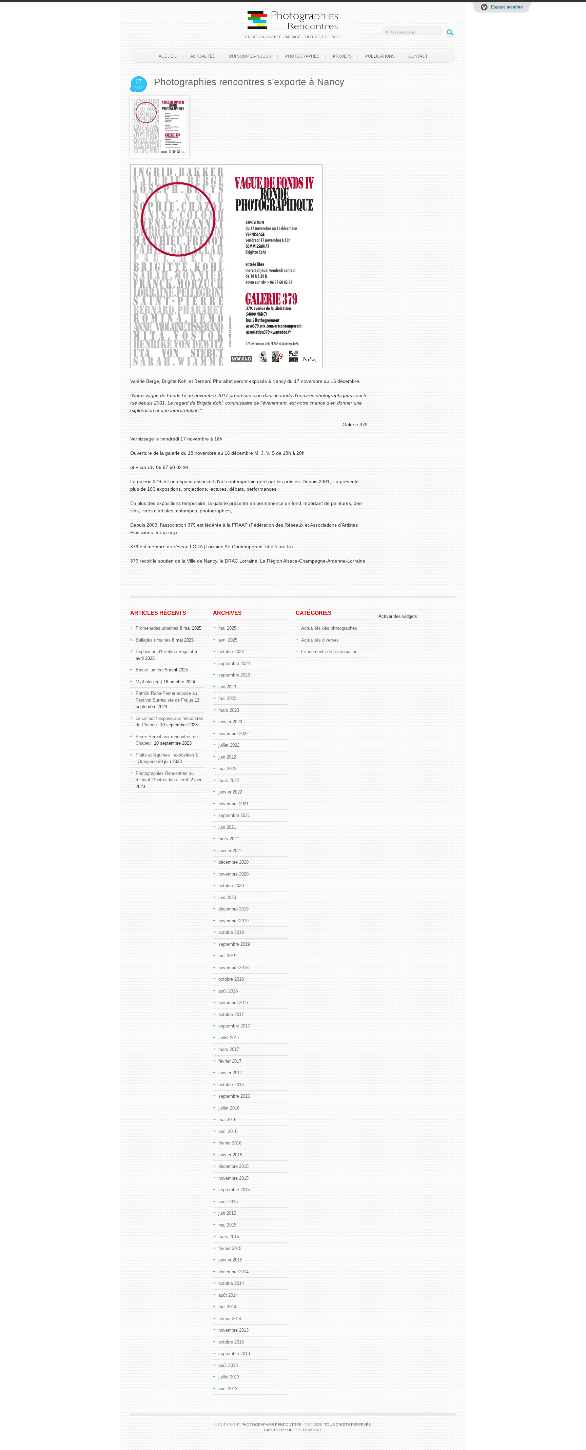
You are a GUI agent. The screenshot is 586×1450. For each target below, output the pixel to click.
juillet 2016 (228, 1108)
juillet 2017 (228, 1037)
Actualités (202, 56)
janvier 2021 (230, 850)
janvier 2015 (230, 1259)
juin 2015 (227, 1213)
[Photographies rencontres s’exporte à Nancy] (160, 151)
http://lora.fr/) (279, 546)
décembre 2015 (233, 1166)
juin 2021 (227, 827)
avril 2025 (227, 640)
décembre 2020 (233, 862)
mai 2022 (227, 768)
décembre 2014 (233, 1271)
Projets (342, 56)
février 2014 (229, 1318)
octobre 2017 (231, 1014)
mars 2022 (228, 780)
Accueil (168, 56)
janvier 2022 (230, 792)
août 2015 (228, 1201)
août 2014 (228, 1295)
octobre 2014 (231, 1283)
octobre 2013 (231, 1342)
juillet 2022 (228, 745)
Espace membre (507, 7)
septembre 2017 (234, 1025)
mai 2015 (227, 1225)
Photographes (302, 56)
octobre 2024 (231, 651)
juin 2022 (227, 757)
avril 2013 (227, 1388)
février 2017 (229, 1061)
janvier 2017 (230, 1072)
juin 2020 (227, 897)
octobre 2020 (231, 885)
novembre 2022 (233, 733)
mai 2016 (227, 1119)
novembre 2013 (233, 1330)
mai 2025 (227, 628)
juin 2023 (227, 686)
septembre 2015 (234, 1189)
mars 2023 (228, 710)
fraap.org (165, 532)
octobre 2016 (231, 1084)
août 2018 (228, 991)
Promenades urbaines (157, 628)
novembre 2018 (233, 967)
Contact (418, 56)
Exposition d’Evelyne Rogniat (164, 651)
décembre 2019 (233, 909)
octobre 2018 (231, 979)
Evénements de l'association (329, 651)
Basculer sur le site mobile (293, 1430)
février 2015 (229, 1248)
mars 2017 (228, 1049)
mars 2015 (228, 1236)
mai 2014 (227, 1306)
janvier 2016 (230, 1154)
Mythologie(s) (149, 681)
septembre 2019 (234, 944)
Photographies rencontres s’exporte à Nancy (249, 82)
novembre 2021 (233, 803)
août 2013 (228, 1365)
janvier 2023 (230, 721)
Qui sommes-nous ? (250, 56)
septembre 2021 (234, 815)
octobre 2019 (231, 932)
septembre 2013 (234, 1353)
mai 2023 (227, 698)
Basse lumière (150, 669)
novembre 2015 (233, 1178)
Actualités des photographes (329, 628)
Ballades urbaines (153, 640)
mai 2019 (227, 955)
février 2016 (229, 1142)
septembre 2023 (234, 675)
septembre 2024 (234, 663)
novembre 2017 (233, 1002)
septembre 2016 (234, 1096)
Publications (380, 56)
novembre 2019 (233, 920)
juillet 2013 (228, 1376)
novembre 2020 (233, 874)
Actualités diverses (320, 640)
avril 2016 (227, 1131)
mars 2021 (228, 838)
